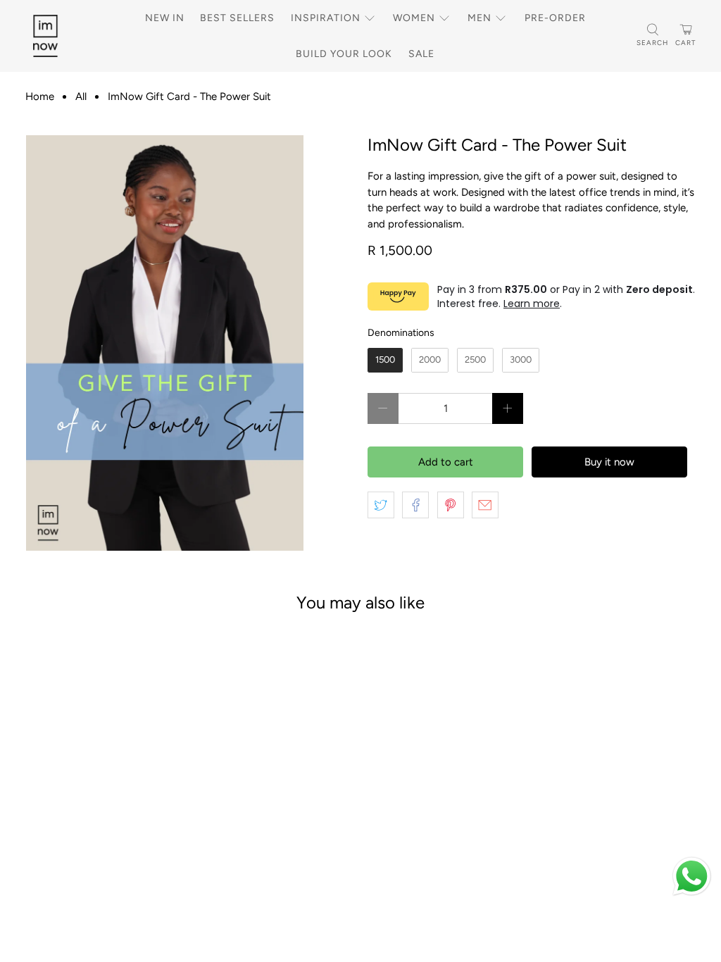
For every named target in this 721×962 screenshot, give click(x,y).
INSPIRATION (325, 18)
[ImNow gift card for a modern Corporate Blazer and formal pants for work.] (164, 343)
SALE (421, 54)
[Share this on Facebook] (415, 505)
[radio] (385, 360)
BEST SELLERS (237, 18)
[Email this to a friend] (485, 505)
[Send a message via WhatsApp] (692, 876)
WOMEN (414, 18)
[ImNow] (61, 36)
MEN (479, 18)
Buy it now (609, 462)
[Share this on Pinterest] (450, 505)
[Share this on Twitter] (381, 505)
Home (39, 97)
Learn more (531, 303)
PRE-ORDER (555, 18)
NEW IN (164, 18)
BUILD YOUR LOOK (344, 54)
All (81, 97)
